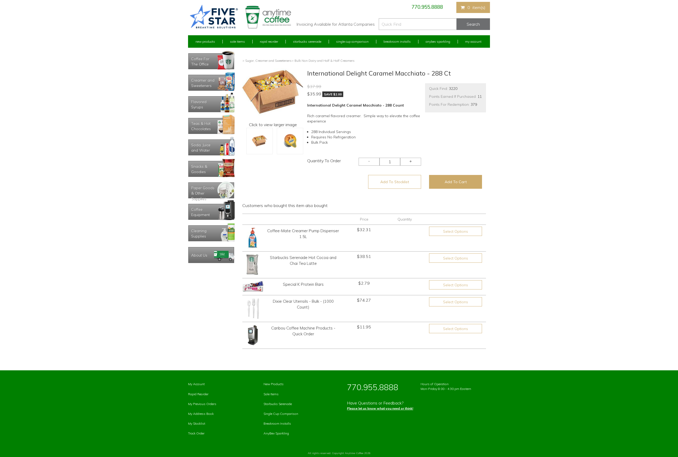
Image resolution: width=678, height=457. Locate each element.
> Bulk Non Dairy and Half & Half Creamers (323, 61)
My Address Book (201, 414)
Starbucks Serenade (307, 41)
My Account (473, 41)
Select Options (455, 231)
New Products (205, 41)
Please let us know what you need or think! (380, 408)
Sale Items (237, 41)
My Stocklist (196, 423)
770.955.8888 (427, 7)
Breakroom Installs (397, 41)
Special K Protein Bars (303, 284)
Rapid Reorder (269, 41)
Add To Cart (456, 181)
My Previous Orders (202, 404)
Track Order (196, 433)
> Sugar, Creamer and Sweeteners (267, 61)
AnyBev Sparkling (276, 433)
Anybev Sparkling (438, 41)
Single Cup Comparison (352, 41)
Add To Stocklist (394, 181)
